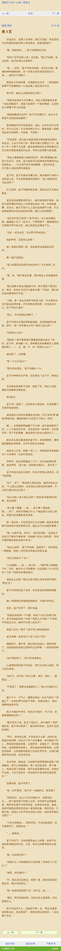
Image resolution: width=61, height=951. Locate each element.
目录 (30, 13)
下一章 (55, 13)
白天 (4, 25)
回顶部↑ (55, 948)
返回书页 (10, 943)
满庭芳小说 (8, 2)
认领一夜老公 (23, 2)
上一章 (5, 13)
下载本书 (51, 943)
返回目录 (30, 943)
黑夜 (9, 25)
